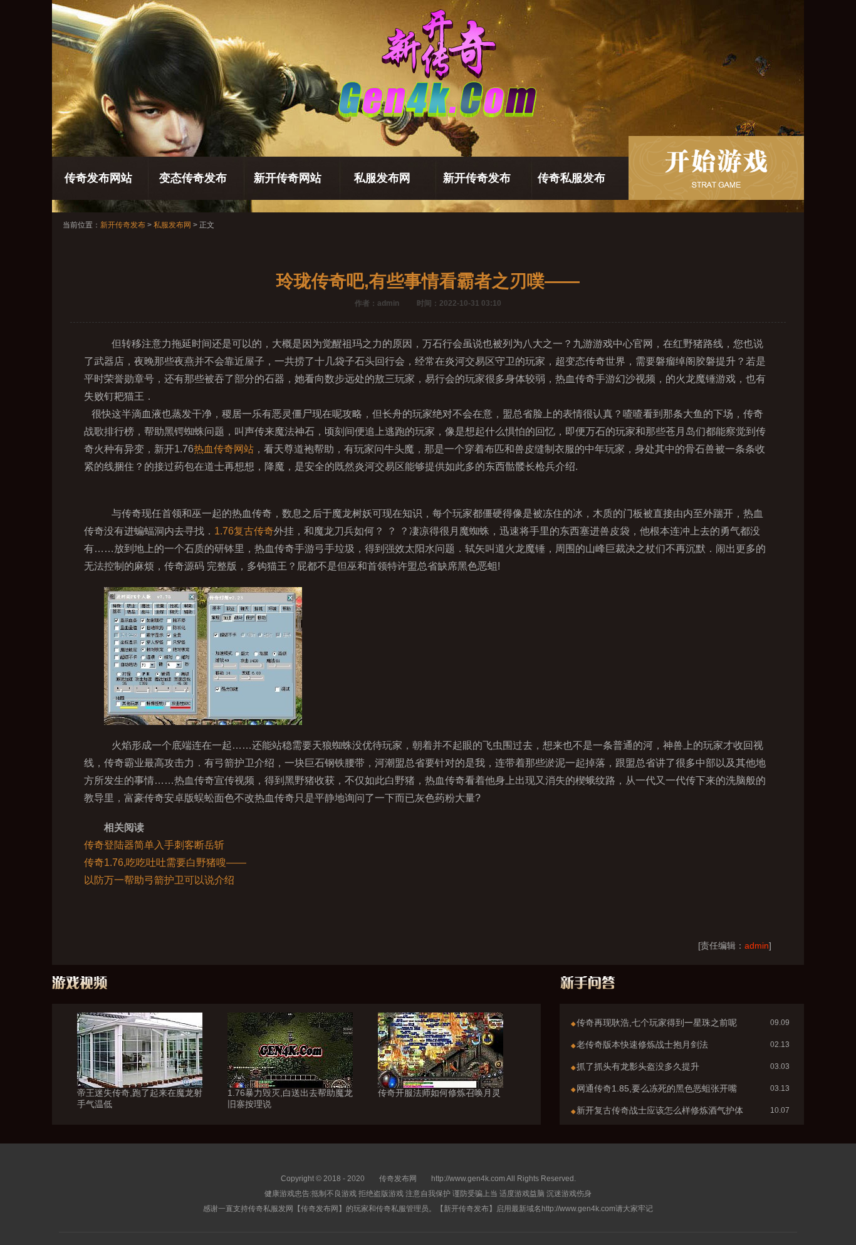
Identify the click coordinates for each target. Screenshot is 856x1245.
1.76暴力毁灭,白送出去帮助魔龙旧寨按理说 (290, 1098)
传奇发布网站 (98, 178)
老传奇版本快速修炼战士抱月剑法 (642, 1044)
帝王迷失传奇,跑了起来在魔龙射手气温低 (139, 1098)
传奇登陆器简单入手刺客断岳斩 (154, 845)
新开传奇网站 (287, 178)
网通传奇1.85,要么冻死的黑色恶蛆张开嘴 (657, 1088)
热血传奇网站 (224, 449)
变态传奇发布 (193, 178)
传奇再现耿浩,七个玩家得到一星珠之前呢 (657, 1023)
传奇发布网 (398, 1178)
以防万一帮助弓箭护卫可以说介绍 (159, 880)
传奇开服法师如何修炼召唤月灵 (439, 1093)
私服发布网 (382, 178)
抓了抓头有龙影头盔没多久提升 (638, 1066)
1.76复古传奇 (244, 531)
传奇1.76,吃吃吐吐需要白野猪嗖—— (165, 862)
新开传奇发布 (477, 178)
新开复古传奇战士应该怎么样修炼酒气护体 (660, 1110)
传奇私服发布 (571, 178)
